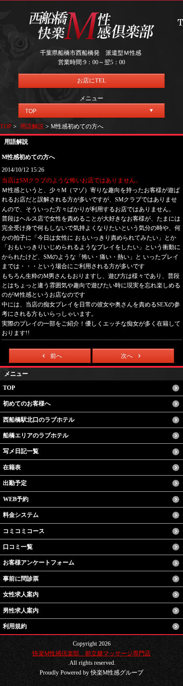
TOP (5, 126)
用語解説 (32, 126)
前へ (56, 356)
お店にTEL (91, 80)
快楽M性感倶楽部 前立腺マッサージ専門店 (91, 653)
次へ (127, 356)
